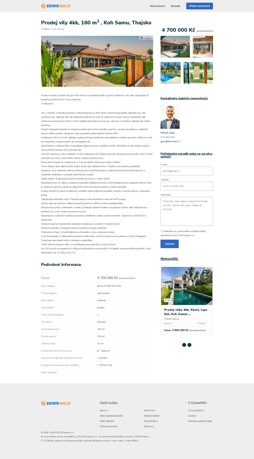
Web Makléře (107, 421)
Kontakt (175, 6)
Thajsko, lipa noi (171, 318)
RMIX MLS (149, 410)
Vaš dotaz (166, 194)
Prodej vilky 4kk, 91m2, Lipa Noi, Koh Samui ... (185, 312)
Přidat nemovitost (199, 6)
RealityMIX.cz (151, 421)
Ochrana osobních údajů (200, 421)
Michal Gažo (168, 132)
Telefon (165, 179)
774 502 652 (168, 137)
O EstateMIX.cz (196, 410)
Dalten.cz (149, 426)
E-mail (164, 164)
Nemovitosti (157, 6)
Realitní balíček (152, 416)
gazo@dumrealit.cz (170, 141)
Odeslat (169, 244)
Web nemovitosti (109, 426)
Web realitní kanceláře (111, 416)
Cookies (192, 416)
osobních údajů (197, 231)
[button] (184, 345)
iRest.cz (104, 410)
